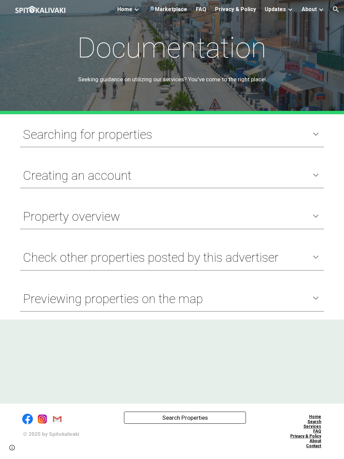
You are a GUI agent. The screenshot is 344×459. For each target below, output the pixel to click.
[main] (172, 48)
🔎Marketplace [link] (167, 9)
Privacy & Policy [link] (235, 9)
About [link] (309, 9)
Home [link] (124, 9)
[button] (336, 9)
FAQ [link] (201, 9)
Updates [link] (275, 9)
